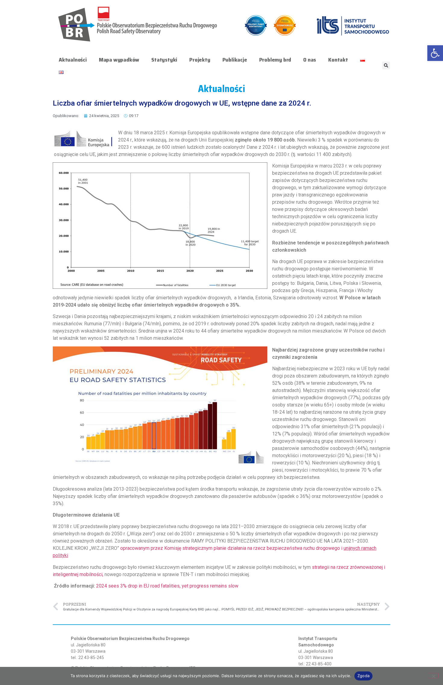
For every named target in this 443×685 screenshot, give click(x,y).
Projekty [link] (199, 60)
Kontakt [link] (338, 60)
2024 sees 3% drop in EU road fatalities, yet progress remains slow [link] (167, 586)
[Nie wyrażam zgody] (433, 675)
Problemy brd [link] (275, 60)
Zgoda (363, 675)
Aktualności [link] (73, 60)
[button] (386, 65)
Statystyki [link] (164, 60)
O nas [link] (309, 60)
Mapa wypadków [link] (119, 60)
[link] (435, 53)
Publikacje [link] (234, 60)
